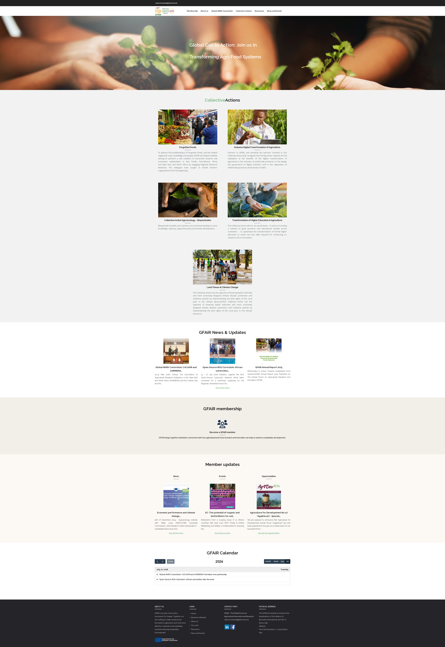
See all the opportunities (268, 533)
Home (193, 613)
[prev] (157, 561)
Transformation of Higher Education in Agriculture (257, 220)
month (268, 561)
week (275, 561)
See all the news (176, 533)
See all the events (222, 533)
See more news (222, 388)
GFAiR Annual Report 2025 (269, 367)
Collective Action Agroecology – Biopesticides (187, 220)
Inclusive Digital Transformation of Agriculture (257, 147)
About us (204, 11)
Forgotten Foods (187, 147)
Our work (194, 625)
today (170, 561)
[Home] (164, 10)
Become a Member (198, 617)
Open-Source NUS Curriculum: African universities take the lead (186, 579)
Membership (192, 11)
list (288, 561)
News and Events (274, 11)
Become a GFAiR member (222, 432)
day (282, 561)
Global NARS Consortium (222, 11)
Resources (259, 11)
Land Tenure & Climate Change (222, 287)
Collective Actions (244, 11)
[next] (162, 561)
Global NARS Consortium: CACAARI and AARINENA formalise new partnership (193, 574)
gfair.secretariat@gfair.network (237, 620)
